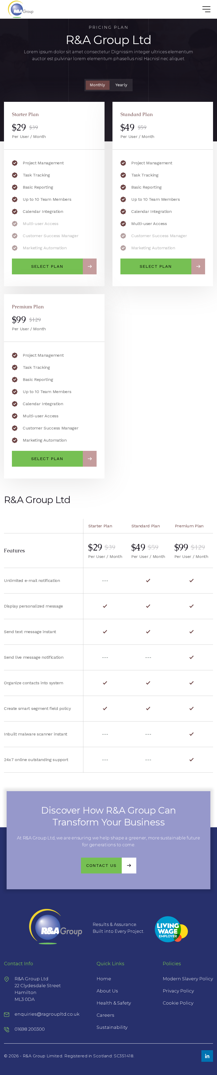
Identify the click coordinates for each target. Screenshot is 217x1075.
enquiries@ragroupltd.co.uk (47, 1014)
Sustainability (112, 1027)
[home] (18, 9)
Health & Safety (114, 1003)
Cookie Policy (178, 1003)
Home (104, 978)
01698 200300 (30, 1029)
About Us (107, 990)
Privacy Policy (178, 990)
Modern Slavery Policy (188, 978)
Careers (105, 1015)
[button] (201, 9)
